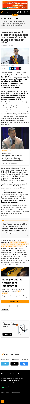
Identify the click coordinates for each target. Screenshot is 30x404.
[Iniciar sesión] (20, 12)
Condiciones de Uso (15, 373)
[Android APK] (6, 388)
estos (18, 291)
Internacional (16, 359)
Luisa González (5, 309)
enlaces (4, 293)
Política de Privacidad (6, 378)
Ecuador (20, 306)
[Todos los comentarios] (2, 401)
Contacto (15, 376)
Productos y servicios (6, 376)
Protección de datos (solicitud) (9, 380)
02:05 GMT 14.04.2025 (7, 45)
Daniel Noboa (13, 306)
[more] (27, 163)
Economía (25, 359)
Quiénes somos (5, 373)
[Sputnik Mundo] (5, 12)
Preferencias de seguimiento (8, 383)
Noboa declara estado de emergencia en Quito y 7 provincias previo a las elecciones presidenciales (12, 156)
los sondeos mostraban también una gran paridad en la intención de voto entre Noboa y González (15, 244)
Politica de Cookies (18, 378)
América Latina (7, 151)
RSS (19, 380)
